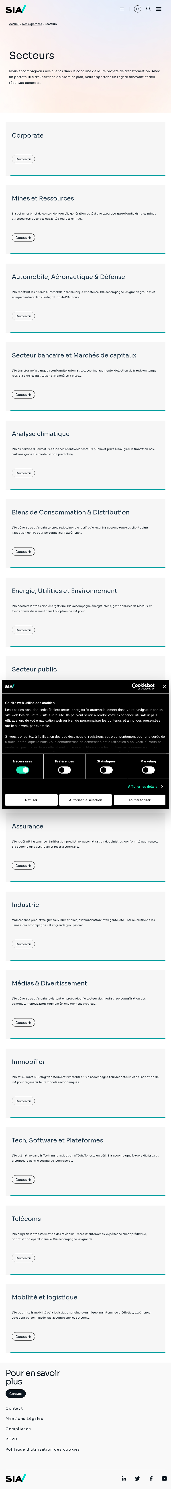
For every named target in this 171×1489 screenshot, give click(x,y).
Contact (15, 1394)
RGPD (11, 1439)
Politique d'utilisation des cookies (43, 1449)
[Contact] (117, 9)
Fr (137, 9)
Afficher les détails (142, 786)
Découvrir (23, 159)
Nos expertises (32, 24)
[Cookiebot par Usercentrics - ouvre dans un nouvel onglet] (135, 686)
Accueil (14, 24)
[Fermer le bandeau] (164, 686)
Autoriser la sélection (85, 800)
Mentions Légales (24, 1418)
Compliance (18, 1429)
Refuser (31, 800)
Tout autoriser (140, 800)
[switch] (64, 770)
